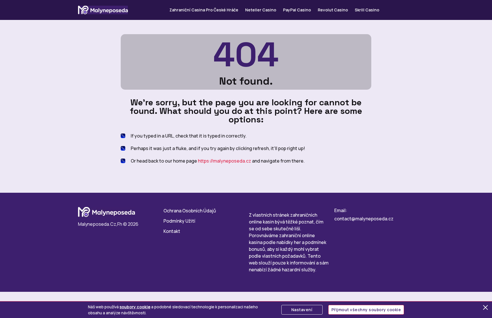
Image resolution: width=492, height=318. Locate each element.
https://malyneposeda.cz (224, 161)
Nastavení (302, 309)
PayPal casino (297, 10)
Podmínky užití (179, 221)
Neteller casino (260, 10)
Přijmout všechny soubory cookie (366, 309)
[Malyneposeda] (103, 10)
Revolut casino (333, 10)
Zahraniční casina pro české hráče (203, 10)
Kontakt (171, 231)
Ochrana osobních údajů (189, 211)
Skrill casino (367, 10)
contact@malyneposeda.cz (363, 219)
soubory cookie (135, 306)
